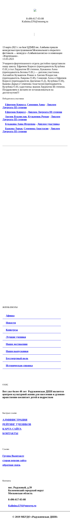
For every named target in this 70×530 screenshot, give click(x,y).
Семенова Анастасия (36, 128)
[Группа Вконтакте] (35, 522)
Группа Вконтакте (13, 456)
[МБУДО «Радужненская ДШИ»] (35, 10)
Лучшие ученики (16, 337)
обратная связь (11, 465)
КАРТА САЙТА (11, 428)
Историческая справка (19, 365)
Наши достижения (17, 344)
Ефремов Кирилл (15, 104)
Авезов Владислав (16, 116)
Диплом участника (48, 124)
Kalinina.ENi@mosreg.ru (22, 505)
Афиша (10, 315)
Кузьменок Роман (38, 116)
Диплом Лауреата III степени (45, 112)
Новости (11, 322)
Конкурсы (12, 329)
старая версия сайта (14, 460)
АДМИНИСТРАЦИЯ (14, 419)
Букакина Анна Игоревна (20, 124)
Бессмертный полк (17, 358)
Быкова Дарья (13, 128)
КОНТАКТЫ (10, 433)
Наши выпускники (17, 351)
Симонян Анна (36, 104)
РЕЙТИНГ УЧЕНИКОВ (16, 424)
